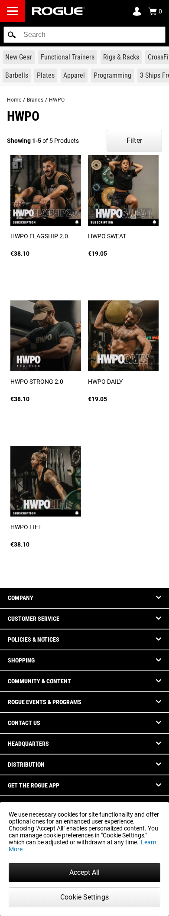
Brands (35, 100)
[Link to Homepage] (58, 11)
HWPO (57, 100)
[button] (11, 34)
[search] (84, 34)
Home (14, 100)
